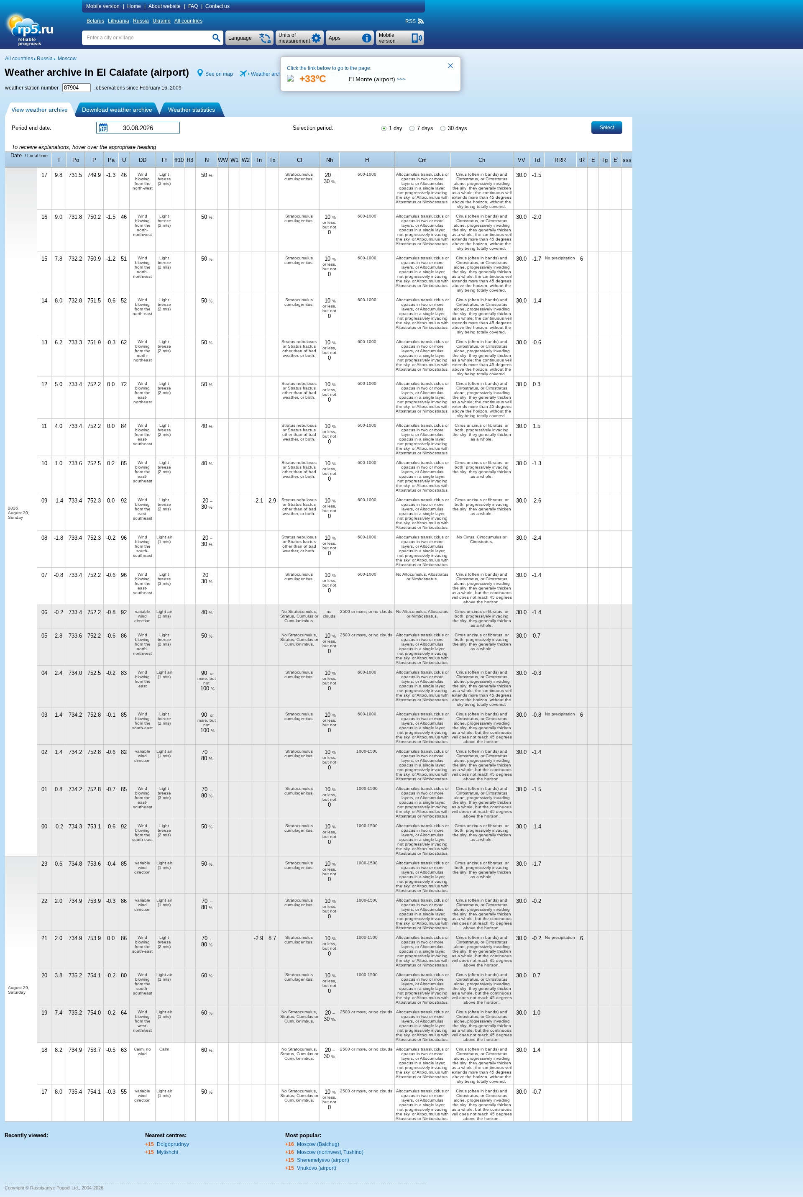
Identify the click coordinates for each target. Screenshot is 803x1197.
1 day (394, 128)
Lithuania (118, 21)
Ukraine (162, 21)
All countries (188, 21)
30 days (456, 128)
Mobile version (103, 6)
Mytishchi (167, 1152)
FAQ (193, 6)
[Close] (451, 66)
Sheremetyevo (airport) (323, 1160)
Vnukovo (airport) (316, 1168)
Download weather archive (117, 109)
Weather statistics (191, 109)
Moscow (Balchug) (318, 1144)
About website (164, 6)
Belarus (95, 21)
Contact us (217, 6)
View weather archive (39, 109)
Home (134, 6)
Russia (141, 21)
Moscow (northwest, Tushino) (330, 1152)
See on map (219, 74)
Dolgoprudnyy (173, 1144)
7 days (424, 128)
